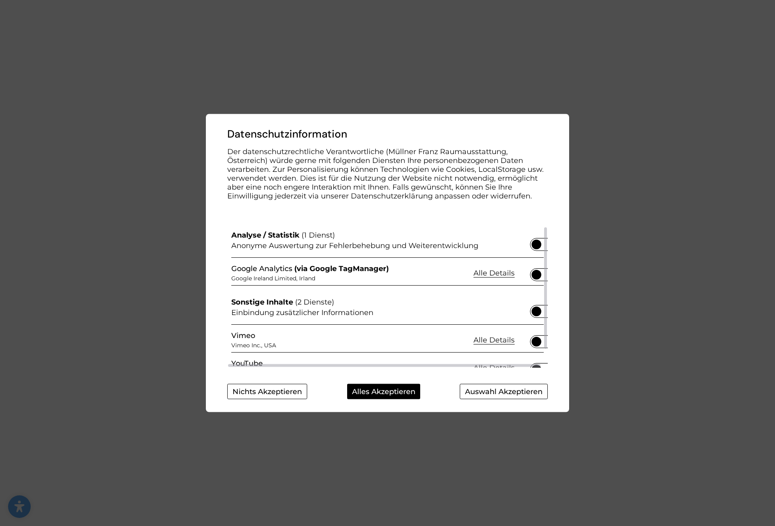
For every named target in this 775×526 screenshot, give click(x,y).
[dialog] (387, 263)
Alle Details (494, 272)
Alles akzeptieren (383, 391)
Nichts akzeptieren (267, 391)
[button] (536, 244)
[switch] (536, 242)
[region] (387, 297)
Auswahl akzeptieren (503, 391)
